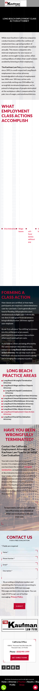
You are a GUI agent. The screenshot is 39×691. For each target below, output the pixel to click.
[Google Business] (13, 667)
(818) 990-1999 (23, 652)
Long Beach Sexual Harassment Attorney (20, 398)
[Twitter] (8, 667)
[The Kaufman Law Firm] (12, 4)
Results (30, 682)
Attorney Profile (12, 683)
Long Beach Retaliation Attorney (17, 406)
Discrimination (10, 229)
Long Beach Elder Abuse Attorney (17, 409)
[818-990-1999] (3, 687)
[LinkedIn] (18, 667)
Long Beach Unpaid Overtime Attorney (21, 396)
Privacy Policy (17, 597)
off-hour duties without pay (31, 236)
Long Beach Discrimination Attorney (18, 404)
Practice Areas (21, 683)
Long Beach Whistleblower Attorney (18, 401)
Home (4, 682)
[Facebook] (4, 667)
